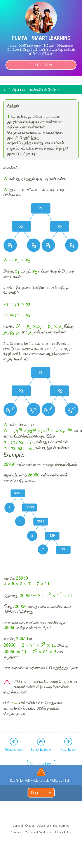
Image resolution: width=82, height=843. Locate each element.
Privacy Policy (63, 832)
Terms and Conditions (38, 832)
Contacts (16, 832)
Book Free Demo (41, 65)
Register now (41, 792)
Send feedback (41, 764)
